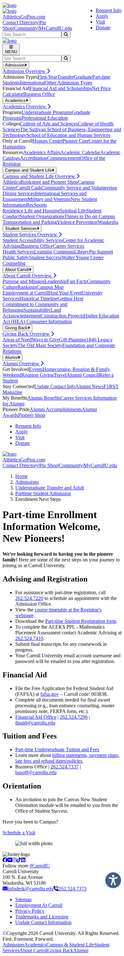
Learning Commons (54, 251)
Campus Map (50, 287)
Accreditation (33, 158)
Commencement (63, 158)
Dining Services (19, 193)
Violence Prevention (77, 222)
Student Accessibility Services (33, 240)
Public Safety (16, 257)
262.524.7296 (74, 717)
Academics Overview (25, 106)
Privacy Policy (30, 911)
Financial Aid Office (35, 717)
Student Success (45, 257)
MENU (11, 51)
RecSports (36, 205)
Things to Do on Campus (89, 216)
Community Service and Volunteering (79, 187)
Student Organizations (42, 216)
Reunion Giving (37, 375)
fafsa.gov (49, 694)
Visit (100, 22)
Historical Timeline (38, 298)
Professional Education (45, 118)
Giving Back (60, 950)
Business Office (39, 94)
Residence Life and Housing (31, 210)
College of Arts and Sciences (49, 123)
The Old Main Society (39, 345)
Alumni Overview (21, 363)
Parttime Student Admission (43, 493)
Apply (102, 16)
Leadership (56, 281)
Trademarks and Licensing (41, 916)
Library (81, 251)
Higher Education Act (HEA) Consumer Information (61, 318)
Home (21, 476)
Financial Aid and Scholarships (61, 88)
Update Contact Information (43, 922)
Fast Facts (77, 281)
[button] (111, 878)
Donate (103, 27)
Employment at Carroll (25, 293)
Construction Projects (62, 315)
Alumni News (89, 386)
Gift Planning (72, 339)
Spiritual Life (73, 210)
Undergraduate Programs (47, 112)
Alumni (80, 950)
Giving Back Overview (27, 334)
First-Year (47, 77)
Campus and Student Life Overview (39, 176)
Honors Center (47, 141)
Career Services (68, 246)
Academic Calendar (80, 152)
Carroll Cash (28, 187)
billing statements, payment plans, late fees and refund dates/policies (67, 758)
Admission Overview (25, 71)
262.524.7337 (65, 766)
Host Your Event (65, 293)
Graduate (83, 77)
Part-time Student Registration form (80, 621)
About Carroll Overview (28, 275)
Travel (60, 375)
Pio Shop (48, 465)
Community (26, 28)
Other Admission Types (68, 82)
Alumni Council (82, 375)
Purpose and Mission (24, 281)
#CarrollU (40, 865)
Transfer (65, 77)
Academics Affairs (41, 152)
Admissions (27, 482)
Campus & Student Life (70, 944)
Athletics (11, 182)
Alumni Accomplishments (56, 409)
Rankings (27, 287)
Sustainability (37, 310)
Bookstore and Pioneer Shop (49, 182)
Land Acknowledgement (32, 312)
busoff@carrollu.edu (36, 772)
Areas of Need (17, 339)
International (32, 82)
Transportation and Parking (30, 222)
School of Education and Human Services (68, 135)
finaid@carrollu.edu (35, 722)
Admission (13, 944)
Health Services (18, 251)
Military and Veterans (49, 199)
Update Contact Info (54, 386)
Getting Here (71, 298)
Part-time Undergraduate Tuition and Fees (57, 749)
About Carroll (33, 950)
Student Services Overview (31, 234)
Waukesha (108, 222)
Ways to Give (45, 339)
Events (36, 369)
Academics (35, 944)
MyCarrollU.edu (55, 28)
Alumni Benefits (43, 398)
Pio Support (101, 251)
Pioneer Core (75, 141)
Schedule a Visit (19, 832)
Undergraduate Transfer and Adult (49, 487)
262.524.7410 (29, 638)
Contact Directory (20, 22)
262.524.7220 (29, 598)
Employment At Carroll (38, 905)
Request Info (108, 10)
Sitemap (23, 899)
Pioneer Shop (31, 415)
